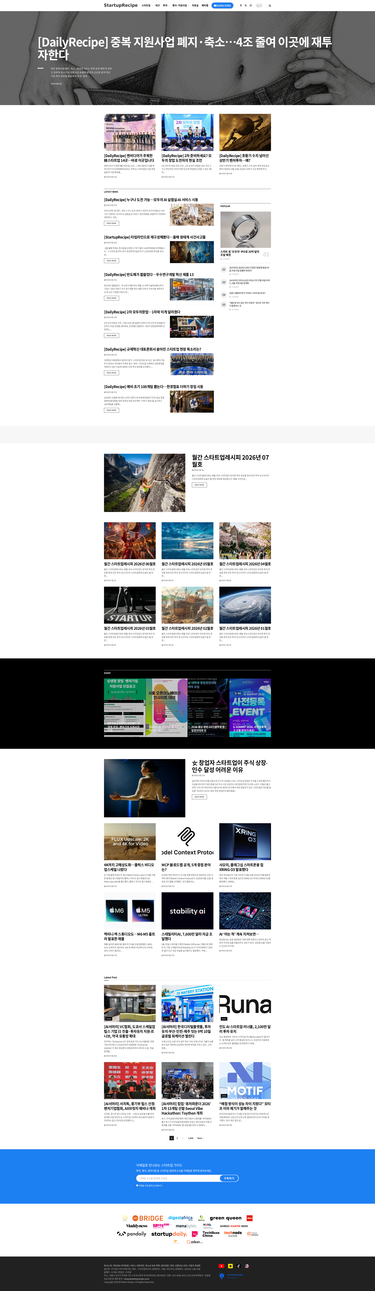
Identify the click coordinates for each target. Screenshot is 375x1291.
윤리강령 (165, 1265)
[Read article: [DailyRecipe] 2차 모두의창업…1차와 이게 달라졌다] (192, 327)
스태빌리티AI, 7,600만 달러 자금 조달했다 (187, 936)
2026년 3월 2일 (168, 645)
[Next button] (269, 708)
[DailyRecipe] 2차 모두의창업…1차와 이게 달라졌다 (142, 311)
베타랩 (205, 5)
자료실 (195, 5)
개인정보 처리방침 (121, 1265)
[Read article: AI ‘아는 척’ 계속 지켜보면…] (245, 910)
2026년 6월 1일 (168, 580)
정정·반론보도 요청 (178, 1265)
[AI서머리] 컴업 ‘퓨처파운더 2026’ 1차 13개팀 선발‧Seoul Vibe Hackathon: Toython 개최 (186, 1108)
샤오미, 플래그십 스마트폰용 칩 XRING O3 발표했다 (241, 867)
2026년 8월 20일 (226, 173)
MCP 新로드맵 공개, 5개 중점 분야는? (186, 867)
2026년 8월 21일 (168, 177)
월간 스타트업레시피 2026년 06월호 (130, 563)
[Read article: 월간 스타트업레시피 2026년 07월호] (144, 483)
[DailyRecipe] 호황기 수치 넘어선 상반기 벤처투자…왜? (244, 158)
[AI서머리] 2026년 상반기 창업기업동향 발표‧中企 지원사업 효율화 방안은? (249, 269)
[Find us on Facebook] (241, 5)
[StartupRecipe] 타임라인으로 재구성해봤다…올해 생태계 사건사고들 (155, 237)
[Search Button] (270, 5)
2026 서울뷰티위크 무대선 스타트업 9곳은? (247, 292)
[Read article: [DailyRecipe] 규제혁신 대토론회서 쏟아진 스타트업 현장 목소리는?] (192, 364)
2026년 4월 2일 (110, 645)
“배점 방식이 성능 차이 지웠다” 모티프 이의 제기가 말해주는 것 (249, 304)
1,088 (190, 1138)
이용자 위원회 (194, 1265)
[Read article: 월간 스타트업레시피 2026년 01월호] (245, 605)
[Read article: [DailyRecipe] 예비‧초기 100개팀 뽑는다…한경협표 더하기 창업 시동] (192, 402)
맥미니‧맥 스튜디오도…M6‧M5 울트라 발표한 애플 (129, 936)
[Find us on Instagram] (251, 5)
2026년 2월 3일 (226, 645)
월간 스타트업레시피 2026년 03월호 (130, 628)
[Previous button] (106, 708)
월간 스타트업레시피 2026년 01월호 (245, 628)
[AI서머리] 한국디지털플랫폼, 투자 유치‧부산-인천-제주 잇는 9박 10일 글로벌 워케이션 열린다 (186, 1031)
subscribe (223, 5)
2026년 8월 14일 (111, 317)
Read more (113, 223)
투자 (165, 5)
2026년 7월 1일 (110, 580)
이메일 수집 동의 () (150, 1185)
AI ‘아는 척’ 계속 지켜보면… (239, 934)
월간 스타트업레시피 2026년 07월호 (230, 461)
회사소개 (108, 1265)
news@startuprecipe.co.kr (136, 1278)
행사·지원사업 (179, 5)
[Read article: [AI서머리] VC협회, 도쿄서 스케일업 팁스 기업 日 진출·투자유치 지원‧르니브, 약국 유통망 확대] (130, 1003)
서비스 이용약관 (137, 1265)
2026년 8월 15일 (111, 280)
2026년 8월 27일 (114, 736)
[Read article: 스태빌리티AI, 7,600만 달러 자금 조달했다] (187, 910)
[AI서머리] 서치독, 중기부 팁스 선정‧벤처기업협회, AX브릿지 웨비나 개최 (129, 1106)
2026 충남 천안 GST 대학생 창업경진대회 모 (208, 728)
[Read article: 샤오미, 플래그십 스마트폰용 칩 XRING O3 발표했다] (245, 841)
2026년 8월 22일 (111, 177)
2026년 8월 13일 (111, 354)
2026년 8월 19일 (111, 205)
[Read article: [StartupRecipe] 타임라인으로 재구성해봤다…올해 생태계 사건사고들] (192, 252)
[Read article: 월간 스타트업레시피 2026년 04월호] (245, 540)
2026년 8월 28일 (111, 1056)
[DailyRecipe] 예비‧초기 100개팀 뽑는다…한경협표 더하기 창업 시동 (153, 386)
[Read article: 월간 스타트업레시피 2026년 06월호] (130, 540)
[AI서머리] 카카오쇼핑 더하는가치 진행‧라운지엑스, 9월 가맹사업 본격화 (249, 282)
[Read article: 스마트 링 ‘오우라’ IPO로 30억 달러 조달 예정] (245, 230)
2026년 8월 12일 (111, 392)
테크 (157, 5)
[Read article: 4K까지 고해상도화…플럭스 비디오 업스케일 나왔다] (130, 841)
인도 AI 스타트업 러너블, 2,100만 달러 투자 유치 (245, 1029)
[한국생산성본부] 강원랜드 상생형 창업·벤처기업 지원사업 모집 (124, 727)
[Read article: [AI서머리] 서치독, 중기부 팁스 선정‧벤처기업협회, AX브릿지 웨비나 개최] (130, 1080)
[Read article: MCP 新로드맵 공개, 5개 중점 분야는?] (187, 841)
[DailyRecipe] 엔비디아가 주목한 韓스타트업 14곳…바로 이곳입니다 (129, 158)
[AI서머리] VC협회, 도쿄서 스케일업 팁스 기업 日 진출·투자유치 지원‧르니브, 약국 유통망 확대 (129, 1031)
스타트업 (146, 5)
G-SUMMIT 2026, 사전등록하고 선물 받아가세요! (249, 728)
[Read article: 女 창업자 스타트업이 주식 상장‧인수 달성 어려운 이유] (144, 788)
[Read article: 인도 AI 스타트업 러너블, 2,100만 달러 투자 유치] (245, 1003)
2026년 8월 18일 (111, 242)
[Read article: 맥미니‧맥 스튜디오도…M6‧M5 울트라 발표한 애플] (130, 910)
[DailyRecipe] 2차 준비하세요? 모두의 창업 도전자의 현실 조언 (186, 158)
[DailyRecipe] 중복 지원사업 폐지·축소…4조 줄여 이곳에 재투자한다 (185, 48)
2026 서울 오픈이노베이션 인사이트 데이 (165, 728)
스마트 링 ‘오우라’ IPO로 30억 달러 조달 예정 (239, 253)
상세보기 (158, 1185)
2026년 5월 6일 (226, 580)
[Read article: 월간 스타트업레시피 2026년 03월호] (130, 605)
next (362, 96)
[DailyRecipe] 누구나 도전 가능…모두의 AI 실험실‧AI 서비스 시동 (151, 199)
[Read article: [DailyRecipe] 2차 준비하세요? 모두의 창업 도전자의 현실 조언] (187, 132)
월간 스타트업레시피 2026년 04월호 (245, 563)
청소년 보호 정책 (152, 1265)
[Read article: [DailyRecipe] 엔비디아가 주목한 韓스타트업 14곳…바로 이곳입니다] (130, 132)
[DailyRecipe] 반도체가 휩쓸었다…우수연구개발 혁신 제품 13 (149, 274)
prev (351, 96)
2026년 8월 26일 (226, 950)
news (108, 1019)
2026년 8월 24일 (156, 736)
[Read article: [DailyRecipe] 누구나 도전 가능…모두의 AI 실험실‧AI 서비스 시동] (192, 215)
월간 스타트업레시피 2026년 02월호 (187, 628)
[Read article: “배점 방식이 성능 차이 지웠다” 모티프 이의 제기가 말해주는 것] (245, 1080)
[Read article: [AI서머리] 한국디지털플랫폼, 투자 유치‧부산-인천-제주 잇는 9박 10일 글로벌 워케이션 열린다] (187, 1003)
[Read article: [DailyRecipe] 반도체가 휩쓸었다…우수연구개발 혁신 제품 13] (192, 289)
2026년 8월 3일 (198, 470)
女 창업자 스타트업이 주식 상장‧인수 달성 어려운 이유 (230, 766)
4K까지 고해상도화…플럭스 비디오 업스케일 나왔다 (129, 867)
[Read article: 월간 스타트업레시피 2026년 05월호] (187, 540)
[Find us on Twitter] (245, 5)
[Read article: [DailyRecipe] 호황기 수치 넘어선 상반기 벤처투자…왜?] (245, 132)
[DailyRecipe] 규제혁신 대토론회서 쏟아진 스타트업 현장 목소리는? (153, 349)
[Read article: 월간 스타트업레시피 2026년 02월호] (187, 605)
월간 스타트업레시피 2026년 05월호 (187, 563)
